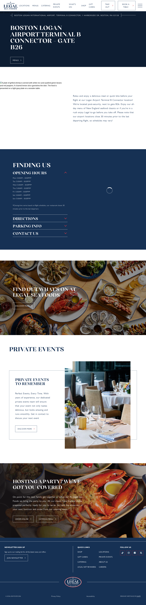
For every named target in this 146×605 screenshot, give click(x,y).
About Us (103, 562)
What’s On (72, 5)
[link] (11, 5)
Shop (83, 5)
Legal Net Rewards (87, 567)
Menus (35, 5)
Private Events (56, 5)
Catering (45, 5)
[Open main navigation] (140, 5)
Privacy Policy (56, 596)
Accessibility (90, 596)
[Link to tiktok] (122, 552)
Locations (24, 5)
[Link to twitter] (141, 552)
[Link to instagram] (128, 552)
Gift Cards (92, 5)
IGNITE (139, 596)
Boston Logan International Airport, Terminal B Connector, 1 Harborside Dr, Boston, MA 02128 (66, 15)
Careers (102, 567)
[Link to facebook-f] (134, 552)
